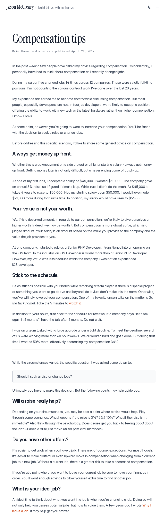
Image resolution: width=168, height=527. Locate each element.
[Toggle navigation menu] (157, 7)
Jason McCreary (20, 7)
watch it (75, 303)
